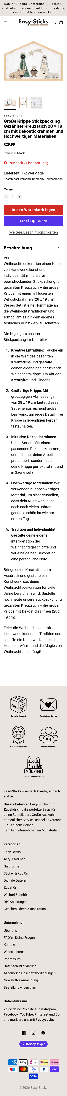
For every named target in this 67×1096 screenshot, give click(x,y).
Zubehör (10, 887)
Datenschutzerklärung (20, 966)
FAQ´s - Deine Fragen (19, 938)
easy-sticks (13, 115)
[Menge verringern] (6, 197)
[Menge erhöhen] (19, 197)
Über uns (10, 931)
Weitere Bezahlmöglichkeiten (33, 232)
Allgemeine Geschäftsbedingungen (30, 973)
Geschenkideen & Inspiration (25, 909)
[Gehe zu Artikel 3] (36, 103)
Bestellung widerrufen (20, 987)
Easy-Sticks (12, 852)
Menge (8, 189)
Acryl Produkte (14, 859)
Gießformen (12, 866)
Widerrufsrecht (15, 952)
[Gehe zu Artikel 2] (23, 103)
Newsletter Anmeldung (21, 980)
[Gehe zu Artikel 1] (10, 103)
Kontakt (9, 945)
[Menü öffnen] (5, 22)
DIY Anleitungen (16, 902)
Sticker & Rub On (16, 873)
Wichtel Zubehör (16, 895)
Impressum (12, 959)
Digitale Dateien (15, 880)
